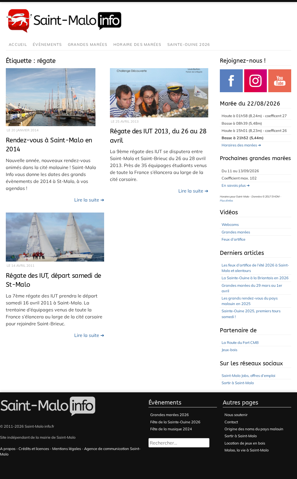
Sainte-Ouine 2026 (188, 44)
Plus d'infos (226, 200)
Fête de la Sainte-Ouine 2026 (175, 422)
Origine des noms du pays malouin (253, 429)
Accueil (18, 44)
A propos (7, 448)
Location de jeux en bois (244, 443)
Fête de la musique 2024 (171, 429)
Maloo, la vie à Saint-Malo (246, 450)
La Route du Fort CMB (240, 342)
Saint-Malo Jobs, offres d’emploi (248, 375)
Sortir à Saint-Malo (238, 382)
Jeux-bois (229, 349)
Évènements (47, 44)
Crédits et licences (34, 448)
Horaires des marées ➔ (241, 145)
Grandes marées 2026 (169, 414)
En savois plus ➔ (236, 185)
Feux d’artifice (233, 239)
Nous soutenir (236, 414)
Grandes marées (88, 44)
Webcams (230, 224)
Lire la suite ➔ (89, 200)
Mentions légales (66, 448)
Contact (231, 422)
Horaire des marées (137, 44)
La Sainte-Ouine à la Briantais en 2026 (255, 277)
